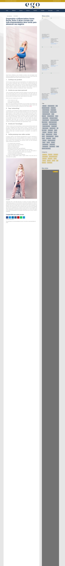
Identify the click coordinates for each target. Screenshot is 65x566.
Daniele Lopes (53, 111)
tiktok (44, 142)
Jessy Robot (45, 124)
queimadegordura (49, 136)
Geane (31, 106)
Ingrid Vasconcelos (52, 122)
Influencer (14, 10)
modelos (44, 132)
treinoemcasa (45, 144)
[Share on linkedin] (13, 217)
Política (48, 160)
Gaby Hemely (45, 118)
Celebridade (53, 109)
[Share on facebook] (7, 217)
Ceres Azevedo (46, 111)
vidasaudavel (45, 146)
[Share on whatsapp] (21, 217)
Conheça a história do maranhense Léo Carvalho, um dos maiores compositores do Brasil (54, 40)
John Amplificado (53, 124)
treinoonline (52, 144)
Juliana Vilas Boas (46, 126)
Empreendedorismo (53, 156)
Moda (55, 130)
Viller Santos (52, 146)
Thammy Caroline (51, 140)
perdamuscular (49, 134)
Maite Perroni (52, 128)
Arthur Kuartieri (51, 105)
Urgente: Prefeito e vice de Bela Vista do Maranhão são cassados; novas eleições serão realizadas (54, 62)
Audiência (35, 10)
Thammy (44, 140)
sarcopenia (48, 138)
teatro (54, 138)
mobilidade (50, 130)
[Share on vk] (15, 217)
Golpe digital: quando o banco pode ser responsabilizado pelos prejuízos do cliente (46, 35)
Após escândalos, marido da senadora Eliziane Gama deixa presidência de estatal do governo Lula (45, 66)
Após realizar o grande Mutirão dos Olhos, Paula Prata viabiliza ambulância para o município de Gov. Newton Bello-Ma (45, 96)
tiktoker (52, 142)
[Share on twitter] (10, 217)
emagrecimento (51, 116)
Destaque (42, 10)
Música (44, 160)
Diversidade (50, 10)
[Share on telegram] (24, 217)
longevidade (54, 126)
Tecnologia (50, 162)
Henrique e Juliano (53, 118)
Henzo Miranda (46, 120)
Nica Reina (50, 132)
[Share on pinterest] (18, 217)
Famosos (28, 10)
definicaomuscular (46, 114)
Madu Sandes (45, 128)
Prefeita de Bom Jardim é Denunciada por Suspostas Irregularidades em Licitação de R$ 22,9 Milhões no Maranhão (55, 90)
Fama (57, 116)
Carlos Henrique (46, 109)
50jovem (44, 105)
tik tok (48, 142)
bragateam (53, 107)
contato (57, 10)
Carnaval (20, 10)
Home (7, 10)
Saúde (53, 160)
